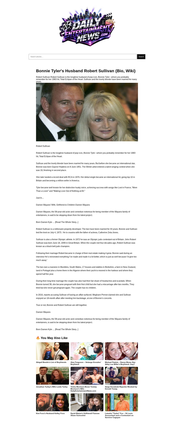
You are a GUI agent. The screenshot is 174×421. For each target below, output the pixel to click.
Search (141, 57)
